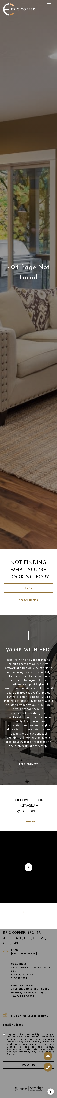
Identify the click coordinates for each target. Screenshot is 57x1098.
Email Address (13, 1024)
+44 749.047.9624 (22, 996)
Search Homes (28, 600)
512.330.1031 (19, 978)
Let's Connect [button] (28, 764)
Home (28, 587)
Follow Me (28, 821)
